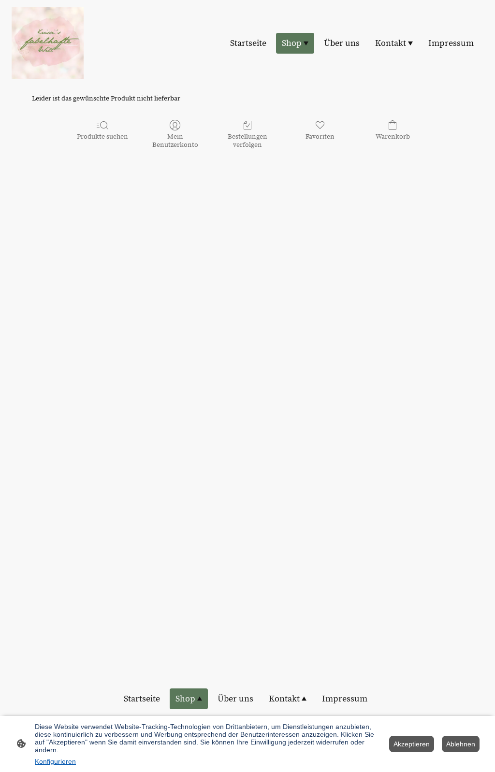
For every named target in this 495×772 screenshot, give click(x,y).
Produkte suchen (102, 136)
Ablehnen (460, 744)
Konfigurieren (55, 761)
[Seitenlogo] (48, 43)
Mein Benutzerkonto (175, 140)
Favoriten (320, 136)
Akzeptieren (411, 744)
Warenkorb (393, 136)
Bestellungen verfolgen (247, 140)
